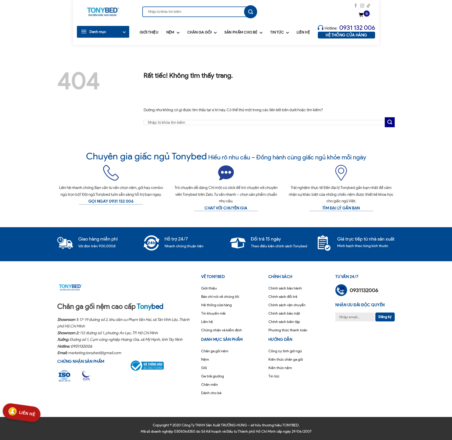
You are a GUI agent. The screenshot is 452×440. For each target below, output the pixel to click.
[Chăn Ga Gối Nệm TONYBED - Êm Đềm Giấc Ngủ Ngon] (103, 12)
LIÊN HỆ (27, 412)
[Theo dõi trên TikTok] (368, 5)
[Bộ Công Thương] (150, 365)
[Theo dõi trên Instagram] (362, 5)
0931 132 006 (357, 27)
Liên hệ (303, 32)
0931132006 (81, 346)
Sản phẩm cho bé (240, 32)
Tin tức (277, 32)
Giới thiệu (149, 32)
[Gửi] (250, 11)
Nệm (170, 32)
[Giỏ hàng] (362, 15)
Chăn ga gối (199, 32)
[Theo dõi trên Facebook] (356, 5)
